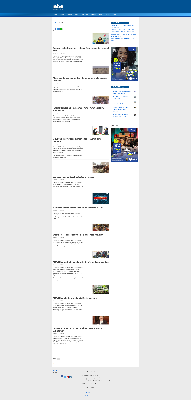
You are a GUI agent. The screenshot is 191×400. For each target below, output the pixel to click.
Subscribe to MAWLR (53, 363)
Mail (86, 397)
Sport (100, 14)
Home (55, 14)
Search (114, 14)
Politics (62, 14)
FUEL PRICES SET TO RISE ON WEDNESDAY (123, 29)
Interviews (93, 14)
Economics (69, 14)
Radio (86, 395)
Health (76, 14)
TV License (87, 392)
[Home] (58, 7)
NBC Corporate (88, 390)
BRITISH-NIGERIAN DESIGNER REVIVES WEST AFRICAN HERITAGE (121, 109)
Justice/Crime (84, 14)
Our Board (87, 394)
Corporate (107, 14)
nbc (55, 370)
